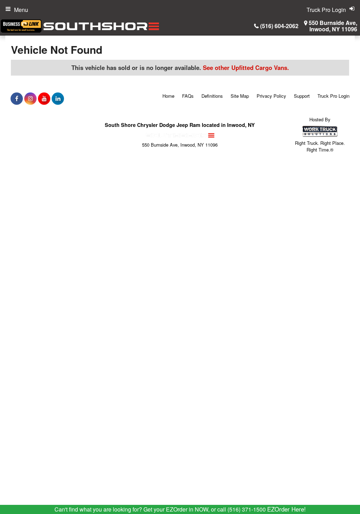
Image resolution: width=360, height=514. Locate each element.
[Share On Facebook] (17, 98)
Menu (21, 10)
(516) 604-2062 (279, 26)
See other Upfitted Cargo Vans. (246, 67)
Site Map (240, 95)
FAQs (188, 95)
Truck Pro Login (333, 95)
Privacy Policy (271, 95)
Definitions (212, 95)
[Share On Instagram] (30, 98)
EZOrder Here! (286, 509)
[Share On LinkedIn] (58, 98)
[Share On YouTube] (44, 98)
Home (168, 95)
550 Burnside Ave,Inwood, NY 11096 (333, 26)
